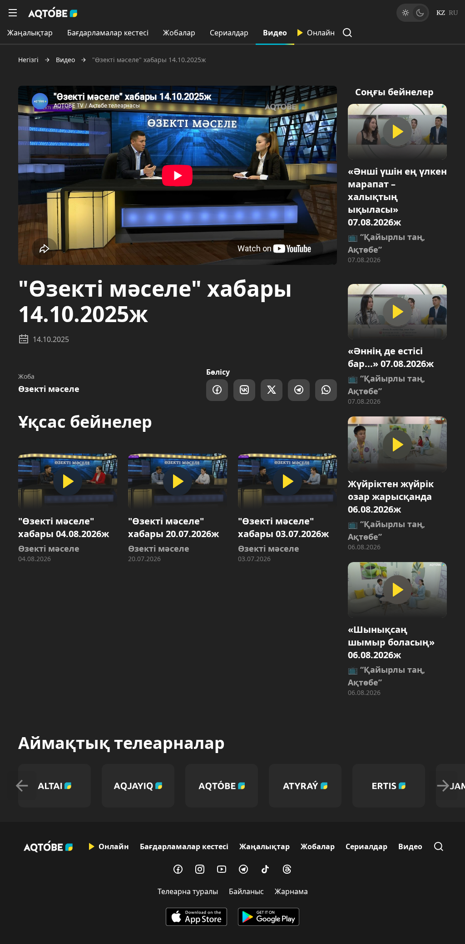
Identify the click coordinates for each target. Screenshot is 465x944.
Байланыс (246, 891)
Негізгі (28, 60)
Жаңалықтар (30, 33)
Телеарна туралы (188, 891)
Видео (275, 33)
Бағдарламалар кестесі (107, 33)
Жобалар (179, 33)
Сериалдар (229, 33)
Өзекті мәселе (48, 388)
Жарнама (291, 891)
